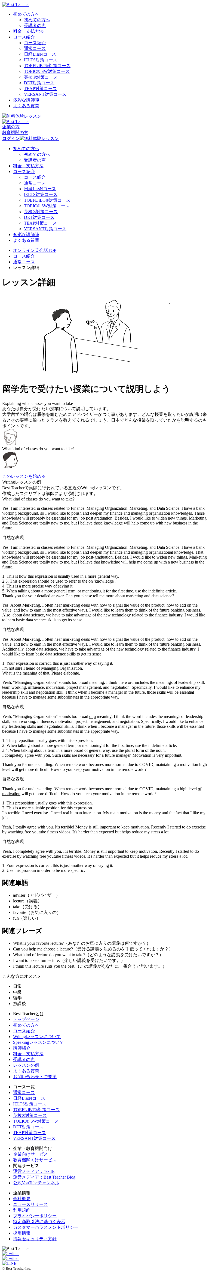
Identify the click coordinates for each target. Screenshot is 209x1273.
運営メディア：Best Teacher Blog (44, 1177)
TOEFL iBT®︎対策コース (47, 65)
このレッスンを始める (24, 476)
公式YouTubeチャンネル (36, 1182)
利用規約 (21, 1210)
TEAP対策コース (40, 88)
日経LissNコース (40, 54)
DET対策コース (39, 83)
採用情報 (21, 1233)
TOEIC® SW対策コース (47, 71)
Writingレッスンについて (37, 1036)
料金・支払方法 (28, 31)
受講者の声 (35, 25)
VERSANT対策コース (45, 94)
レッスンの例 (26, 1065)
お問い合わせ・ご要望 (35, 1076)
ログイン (11, 138)
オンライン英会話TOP (34, 250)
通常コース (35, 48)
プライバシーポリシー (35, 1216)
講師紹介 (21, 1048)
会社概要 (21, 1198)
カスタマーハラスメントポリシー (45, 1227)
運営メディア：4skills (33, 1171)
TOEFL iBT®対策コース (36, 1109)
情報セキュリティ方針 (35, 1238)
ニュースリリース (30, 1204)
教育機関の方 (15, 132)
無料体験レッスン (24, 116)
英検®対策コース (30, 1115)
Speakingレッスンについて (38, 1042)
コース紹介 (24, 37)
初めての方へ (26, 14)
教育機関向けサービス (35, 1160)
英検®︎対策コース (41, 77)
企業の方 (11, 126)
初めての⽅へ (26, 1025)
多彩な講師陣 (26, 100)
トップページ (26, 1019)
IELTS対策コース (40, 60)
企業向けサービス (30, 1154)
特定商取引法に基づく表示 (39, 1221)
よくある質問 (26, 105)
